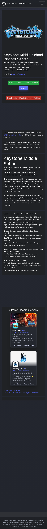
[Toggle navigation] (42, 3)
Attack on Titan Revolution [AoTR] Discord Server (21, 393)
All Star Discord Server (12, 390)
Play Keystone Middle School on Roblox (23, 98)
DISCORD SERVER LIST (19, 3)
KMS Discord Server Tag (12, 135)
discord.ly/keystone (18, 74)
